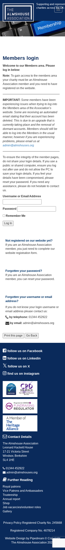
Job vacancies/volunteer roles (22, 507)
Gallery (7, 511)
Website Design (15, 538)
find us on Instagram (23, 373)
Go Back (31, 335)
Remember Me (15, 215)
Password (9, 208)
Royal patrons (12, 486)
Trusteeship (10, 494)
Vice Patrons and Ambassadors (23, 490)
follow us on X (19, 366)
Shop (6, 503)
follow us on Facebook (24, 351)
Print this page (13, 335)
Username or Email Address (22, 196)
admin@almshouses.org (18, 145)
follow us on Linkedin (24, 358)
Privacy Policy (12, 522)
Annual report (11, 499)
